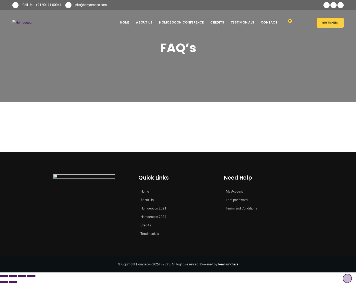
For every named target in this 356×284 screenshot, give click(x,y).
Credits (217, 22)
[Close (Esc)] (4, 276)
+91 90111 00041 (48, 5)
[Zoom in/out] (31, 276)
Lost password (237, 200)
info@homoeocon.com (91, 5)
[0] (287, 23)
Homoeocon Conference (181, 22)
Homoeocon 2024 (153, 217)
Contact (269, 22)
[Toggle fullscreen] (22, 276)
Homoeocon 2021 (153, 208)
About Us (144, 22)
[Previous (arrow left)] (4, 282)
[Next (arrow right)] (13, 282)
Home (124, 22)
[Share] (13, 276)
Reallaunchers (228, 264)
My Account (234, 191)
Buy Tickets (330, 22)
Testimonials (242, 22)
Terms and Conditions (241, 208)
